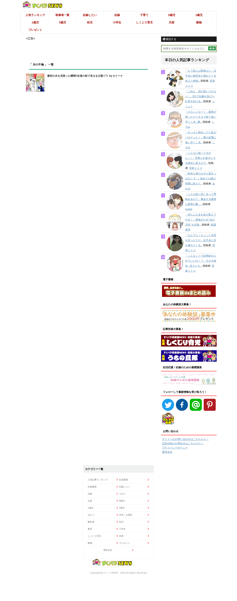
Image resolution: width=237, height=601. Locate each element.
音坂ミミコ (195, 168)
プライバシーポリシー (175, 447)
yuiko (188, 209)
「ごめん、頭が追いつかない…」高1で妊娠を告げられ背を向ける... (200, 96)
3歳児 (62, 22)
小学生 (117, 22)
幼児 (90, 22)
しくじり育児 (144, 22)
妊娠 (117, 15)
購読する (170, 39)
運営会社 (167, 452)
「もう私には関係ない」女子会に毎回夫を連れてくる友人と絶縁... (200, 75)
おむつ (91, 514)
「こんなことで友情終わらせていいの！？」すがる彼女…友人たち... (200, 260)
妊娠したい (90, 15)
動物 (199, 22)
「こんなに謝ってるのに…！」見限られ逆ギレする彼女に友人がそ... (200, 158)
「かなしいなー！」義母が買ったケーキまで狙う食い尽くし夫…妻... (200, 117)
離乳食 (91, 521)
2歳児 (35, 22)
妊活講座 (123, 479)
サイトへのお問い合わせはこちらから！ (185, 439)
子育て (144, 15)
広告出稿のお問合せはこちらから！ (182, 443)
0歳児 (171, 15)
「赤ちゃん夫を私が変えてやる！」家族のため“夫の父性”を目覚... (200, 219)
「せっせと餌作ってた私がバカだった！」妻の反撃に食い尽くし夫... (200, 137)
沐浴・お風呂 (125, 514)
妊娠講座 (92, 486)
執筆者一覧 (62, 15)
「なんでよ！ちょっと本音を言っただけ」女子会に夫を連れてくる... (200, 240)
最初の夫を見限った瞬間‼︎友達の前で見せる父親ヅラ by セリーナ (85, 75)
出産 (90, 500)
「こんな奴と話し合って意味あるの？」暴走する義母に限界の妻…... (200, 199)
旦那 (171, 22)
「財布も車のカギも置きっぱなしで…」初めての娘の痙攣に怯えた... (200, 178)
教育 (90, 528)
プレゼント (35, 29)
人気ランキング (35, 15)
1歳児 (199, 15)
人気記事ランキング (98, 479)
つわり (122, 493)
